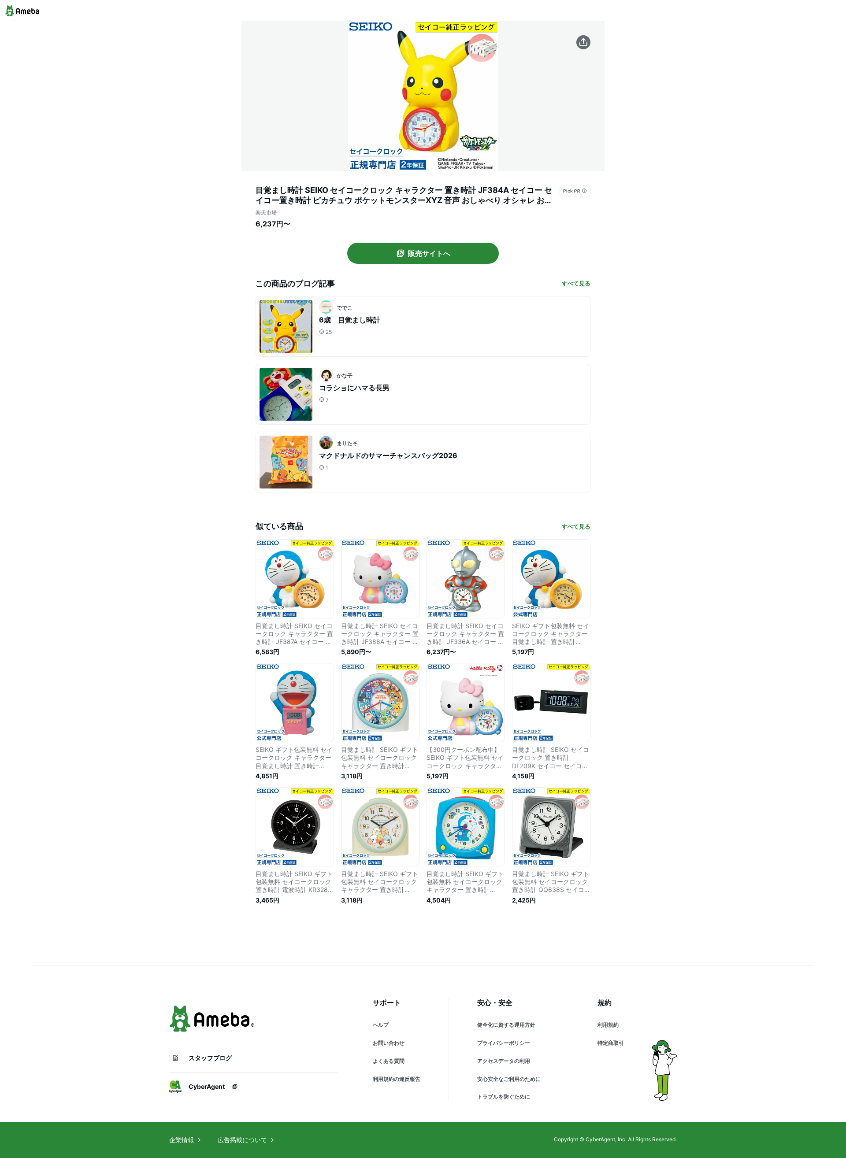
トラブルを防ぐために (503, 1096)
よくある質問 (388, 1061)
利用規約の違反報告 (396, 1079)
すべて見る (576, 283)
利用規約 (608, 1024)
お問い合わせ (388, 1043)
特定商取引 (610, 1043)
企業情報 (181, 1139)
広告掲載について (242, 1139)
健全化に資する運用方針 (506, 1024)
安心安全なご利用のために (509, 1079)
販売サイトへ (429, 253)
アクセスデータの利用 (503, 1061)
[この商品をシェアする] (583, 42)
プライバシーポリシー (503, 1043)
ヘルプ (381, 1024)
